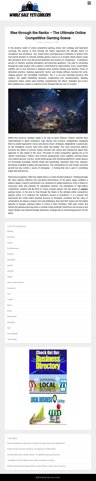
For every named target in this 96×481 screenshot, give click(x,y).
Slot (8, 328)
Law (9, 294)
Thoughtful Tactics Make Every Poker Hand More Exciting (30, 460)
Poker (9, 311)
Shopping (11, 322)
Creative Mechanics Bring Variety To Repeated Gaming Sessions (33, 455)
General (10, 271)
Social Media (12, 334)
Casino (10, 243)
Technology (12, 339)
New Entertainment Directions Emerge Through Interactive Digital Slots (36, 443)
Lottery (10, 299)
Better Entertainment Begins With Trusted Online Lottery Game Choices (36, 466)
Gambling (11, 260)
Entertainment (13, 248)
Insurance (11, 288)
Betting (10, 231)
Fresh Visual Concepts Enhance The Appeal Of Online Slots (31, 449)
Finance (10, 254)
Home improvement (15, 282)
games (10, 265)
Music (9, 305)
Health (9, 277)
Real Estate (11, 316)
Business (11, 237)
